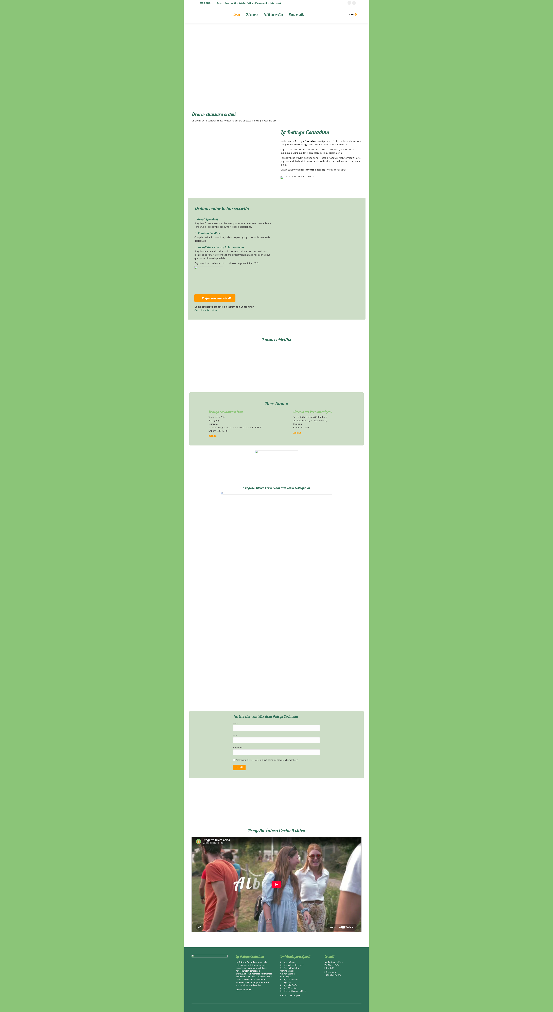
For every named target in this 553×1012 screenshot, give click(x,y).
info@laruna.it (330, 972)
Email (235, 723)
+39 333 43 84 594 (332, 975)
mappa (213, 435)
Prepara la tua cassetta (216, 298)
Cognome (238, 747)
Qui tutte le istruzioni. (206, 310)
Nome (236, 735)
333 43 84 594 (205, 3)
